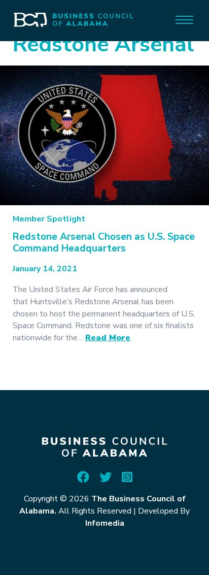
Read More (107, 337)
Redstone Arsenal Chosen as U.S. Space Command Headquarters (104, 242)
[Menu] (184, 19)
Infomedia (104, 523)
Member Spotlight (49, 219)
